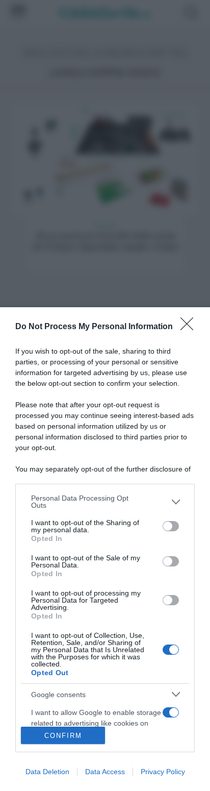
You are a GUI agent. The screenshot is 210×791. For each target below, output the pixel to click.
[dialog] (105, 549)
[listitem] (105, 502)
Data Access (105, 772)
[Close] (190, 327)
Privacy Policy (163, 772)
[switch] (171, 526)
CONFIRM (63, 735)
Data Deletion (47, 772)
